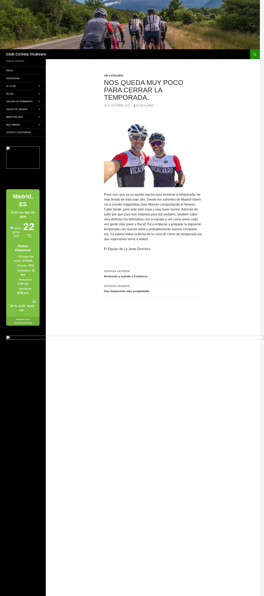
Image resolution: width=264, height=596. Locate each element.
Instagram (12, 78)
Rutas (10, 94)
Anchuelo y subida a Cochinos (125, 274)
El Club (10, 86)
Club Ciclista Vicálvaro (26, 54)
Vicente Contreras (18, 132)
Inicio (9, 70)
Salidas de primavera (19, 101)
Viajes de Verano (17, 109)
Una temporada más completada (126, 289)
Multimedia (13, 124)
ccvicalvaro (145, 105)
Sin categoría (113, 75)
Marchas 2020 (14, 117)
